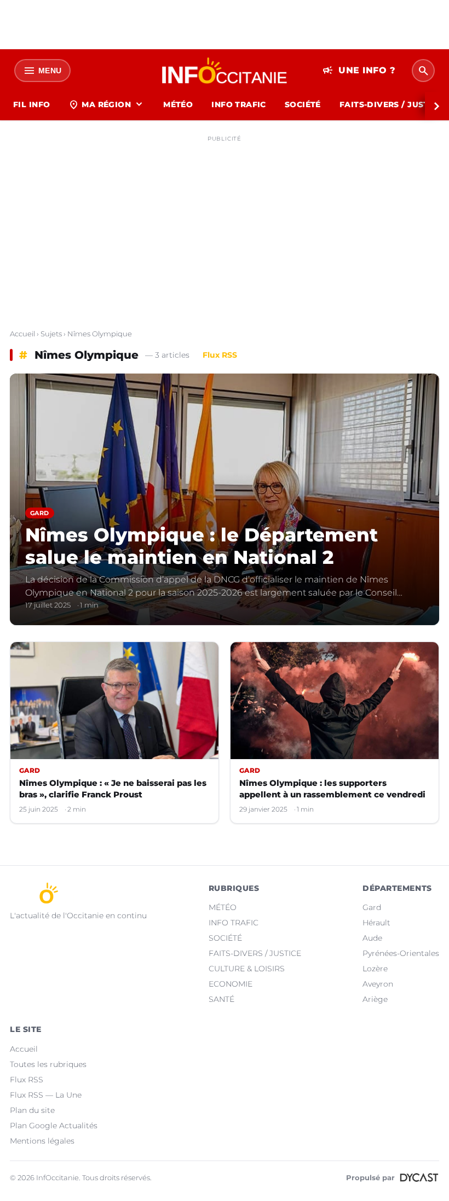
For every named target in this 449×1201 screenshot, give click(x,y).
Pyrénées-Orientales (400, 953)
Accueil (22, 333)
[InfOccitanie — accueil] (225, 70)
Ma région (106, 104)
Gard (371, 907)
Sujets (51, 333)
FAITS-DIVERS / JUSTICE (255, 953)
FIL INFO (31, 104)
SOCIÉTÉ (303, 104)
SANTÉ (221, 999)
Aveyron (377, 984)
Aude (372, 938)
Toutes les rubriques (48, 1064)
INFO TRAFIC (238, 104)
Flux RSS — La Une (46, 1095)
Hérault (376, 923)
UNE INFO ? (359, 70)
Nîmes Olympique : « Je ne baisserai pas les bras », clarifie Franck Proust (112, 789)
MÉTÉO (178, 104)
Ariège (375, 999)
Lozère (375, 968)
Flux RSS (220, 355)
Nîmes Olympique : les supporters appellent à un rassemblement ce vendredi (332, 789)
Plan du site (32, 1110)
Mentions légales (42, 1141)
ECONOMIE (230, 984)
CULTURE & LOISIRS (247, 968)
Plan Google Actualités (53, 1125)
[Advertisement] (224, 223)
